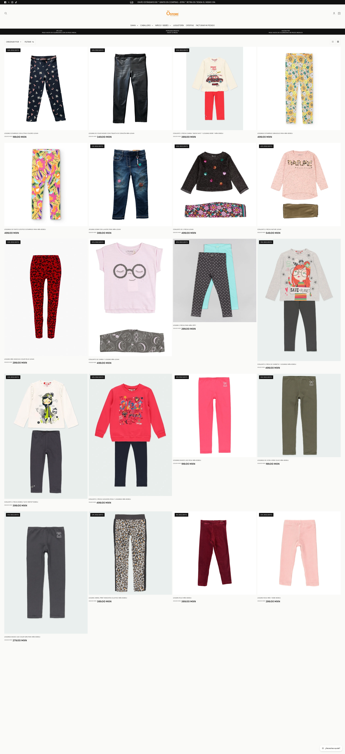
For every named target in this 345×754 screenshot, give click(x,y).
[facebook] (5, 2)
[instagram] (12, 2)
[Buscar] (5, 13)
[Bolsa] (339, 13)
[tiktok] (16, 2)
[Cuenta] (334, 13)
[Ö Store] (172, 13)
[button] (332, 41)
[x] (9, 2)
